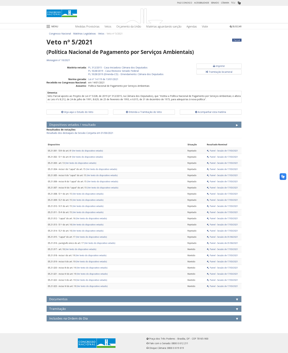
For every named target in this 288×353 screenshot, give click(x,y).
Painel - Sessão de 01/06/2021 (223, 236)
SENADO (215, 2)
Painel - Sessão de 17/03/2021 (223, 150)
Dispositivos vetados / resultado (72, 125)
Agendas (191, 26)
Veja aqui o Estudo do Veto (78, 112)
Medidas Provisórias (87, 26)
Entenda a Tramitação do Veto (145, 112)
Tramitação (57, 309)
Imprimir (220, 66)
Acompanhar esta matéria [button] (211, 112)
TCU (233, 2)
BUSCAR (237, 26)
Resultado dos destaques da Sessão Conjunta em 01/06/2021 (79, 132)
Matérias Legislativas (84, 33)
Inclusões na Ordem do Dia (68, 318)
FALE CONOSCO (184, 2)
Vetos (107, 26)
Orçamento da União (128, 26)
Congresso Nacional (60, 33)
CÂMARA (225, 2)
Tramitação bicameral (220, 71)
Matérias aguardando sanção (164, 26)
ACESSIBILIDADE (201, 2)
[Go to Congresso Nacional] (61, 13)
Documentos (58, 299)
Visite (205, 26)
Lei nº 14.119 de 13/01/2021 (103, 79)
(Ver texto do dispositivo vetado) (87, 150)
